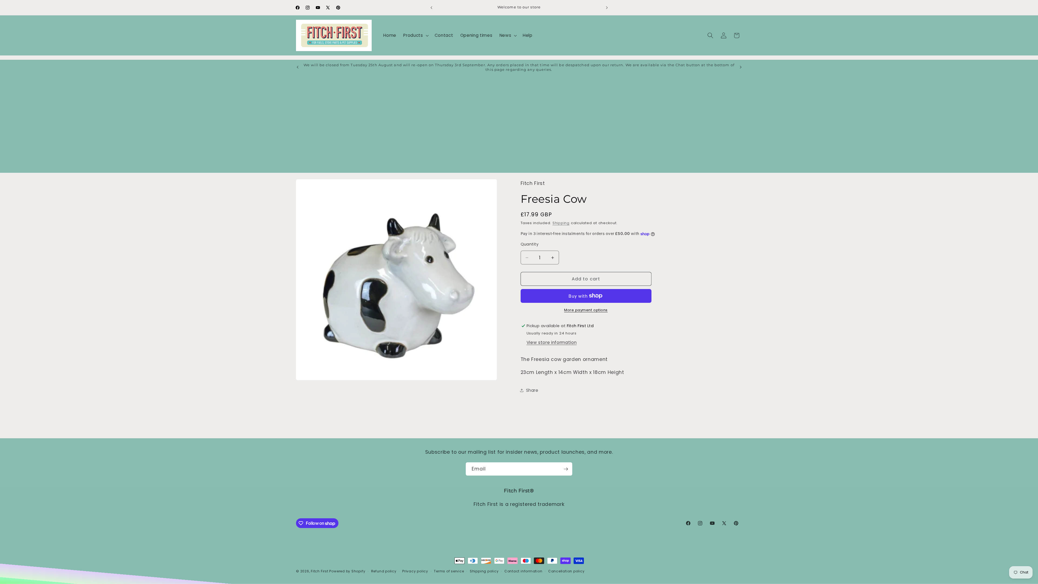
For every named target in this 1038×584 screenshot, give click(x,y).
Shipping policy (484, 571)
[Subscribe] (565, 469)
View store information (552, 342)
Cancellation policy (566, 571)
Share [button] (532, 390)
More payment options (586, 310)
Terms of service (449, 571)
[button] (415, 35)
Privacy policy (415, 571)
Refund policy (384, 571)
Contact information (523, 571)
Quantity (530, 244)
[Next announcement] (607, 7)
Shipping (561, 222)
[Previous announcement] (431, 7)
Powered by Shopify (347, 571)
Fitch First (320, 571)
